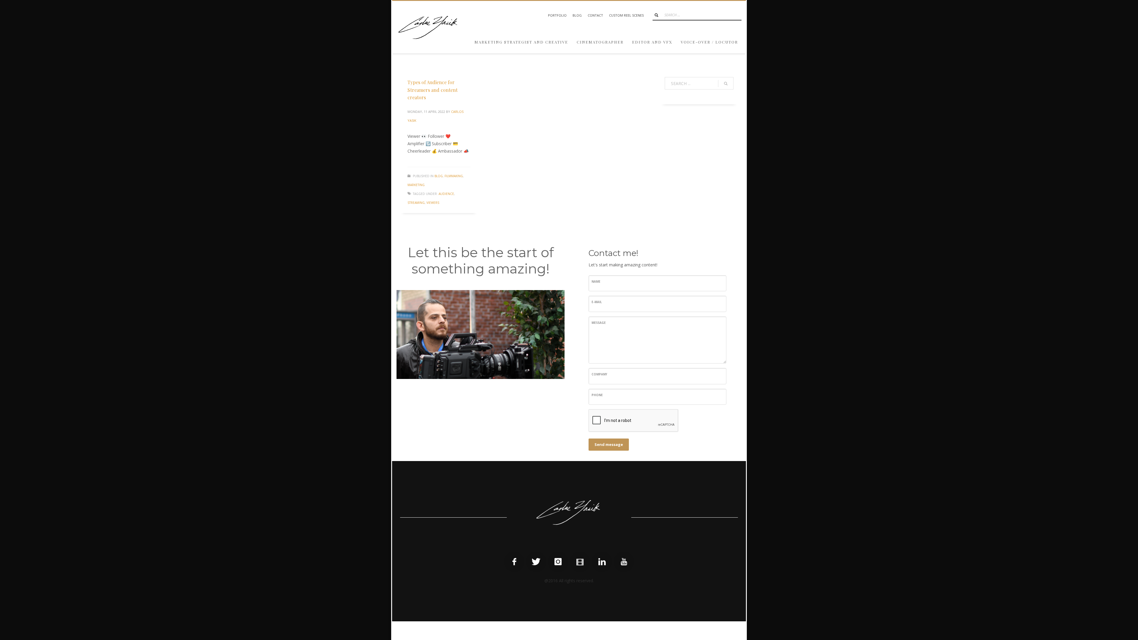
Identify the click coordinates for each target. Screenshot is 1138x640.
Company (599, 374)
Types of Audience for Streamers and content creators (432, 89)
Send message (608, 444)
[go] (656, 15)
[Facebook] (514, 562)
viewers (432, 203)
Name (596, 281)
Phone (597, 395)
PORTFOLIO (557, 15)
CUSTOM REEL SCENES (626, 15)
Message (599, 323)
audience (446, 194)
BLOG (577, 15)
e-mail (597, 302)
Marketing (416, 185)
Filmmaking (454, 176)
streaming (416, 203)
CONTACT (595, 15)
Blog (438, 176)
